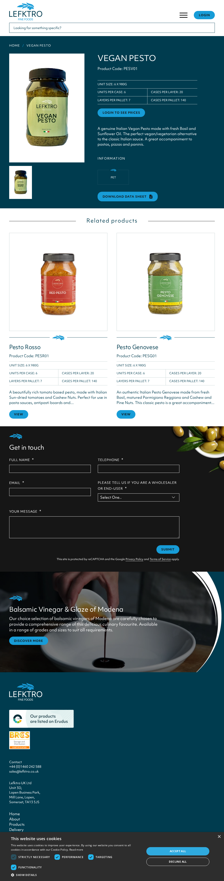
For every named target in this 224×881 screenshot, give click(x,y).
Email (16, 482)
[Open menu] (183, 16)
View (18, 414)
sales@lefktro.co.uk (24, 771)
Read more (76, 849)
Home (14, 45)
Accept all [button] (178, 851)
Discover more (28, 641)
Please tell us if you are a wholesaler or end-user (137, 485)
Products (16, 824)
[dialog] (112, 856)
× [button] (219, 836)
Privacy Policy (134, 559)
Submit (168, 549)
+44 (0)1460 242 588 (25, 766)
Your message (25, 511)
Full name (21, 459)
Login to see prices (121, 113)
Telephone (110, 459)
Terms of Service (160, 559)
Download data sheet (125, 196)
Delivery (16, 829)
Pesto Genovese (137, 347)
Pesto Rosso (24, 347)
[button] (76, 875)
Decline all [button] (178, 862)
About (14, 819)
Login (204, 15)
